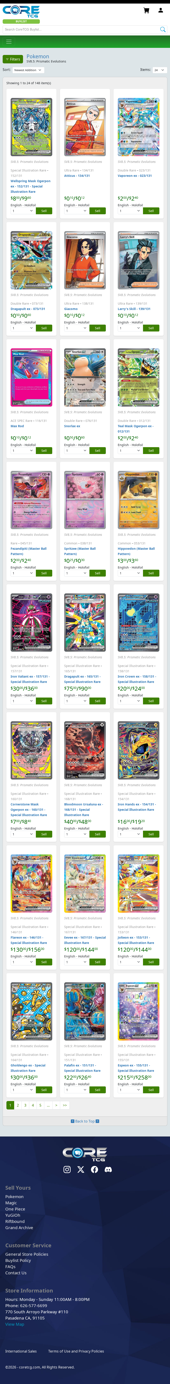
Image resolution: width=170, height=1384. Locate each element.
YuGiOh (12, 1215)
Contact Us (16, 1272)
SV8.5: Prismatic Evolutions (29, 162)
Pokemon (38, 56)
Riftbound (15, 1221)
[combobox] (85, 29)
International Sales (21, 1351)
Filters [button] (14, 59)
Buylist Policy (18, 1260)
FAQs (10, 1266)
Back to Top (85, 1121)
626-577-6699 (33, 1305)
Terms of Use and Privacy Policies (76, 1351)
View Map (14, 1324)
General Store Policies (26, 1254)
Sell (44, 211)
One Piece (15, 1209)
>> (65, 1105)
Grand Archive (19, 1227)
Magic (11, 1202)
